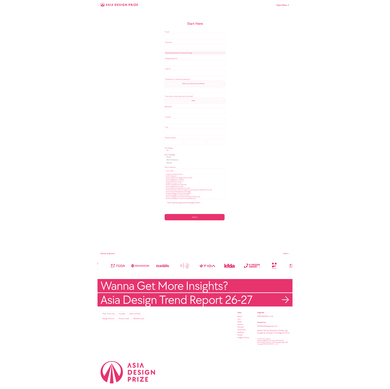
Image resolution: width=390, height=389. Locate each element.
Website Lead (138, 318)
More (285, 253)
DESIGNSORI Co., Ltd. (265, 316)
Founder (122, 314)
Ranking (240, 332)
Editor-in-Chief (134, 314)
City (166, 127)
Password (168, 42)
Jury (239, 319)
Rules (239, 322)
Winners (240, 327)
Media (239, 335)
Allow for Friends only (172, 160)
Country (168, 117)
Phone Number (170, 138)
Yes (167, 150)
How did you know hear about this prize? (179, 96)
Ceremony (241, 329)
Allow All (168, 157)
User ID (168, 69)
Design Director (108, 318)
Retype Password (171, 58)
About (239, 316)
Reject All (169, 163)
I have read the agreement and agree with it (183, 203)
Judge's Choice (243, 337)
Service (240, 324)
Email (167, 32)
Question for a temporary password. (177, 79)
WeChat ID (168, 107)
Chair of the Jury (108, 314)
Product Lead (124, 318)
